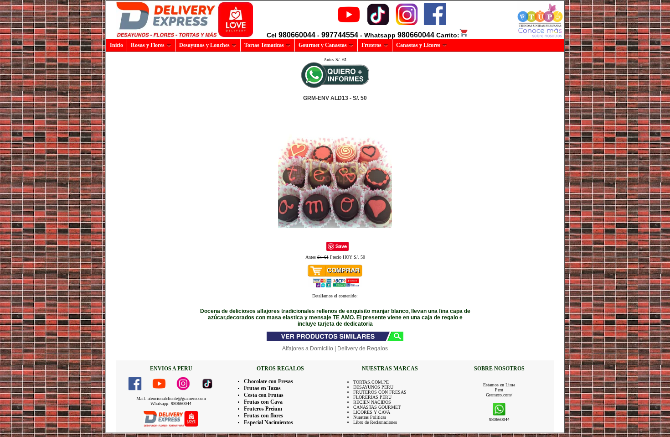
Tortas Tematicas (264, 45)
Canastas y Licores (418, 45)
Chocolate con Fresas (268, 381)
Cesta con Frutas (263, 395)
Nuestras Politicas (369, 417)
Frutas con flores (263, 415)
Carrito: (447, 35)
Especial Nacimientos (268, 422)
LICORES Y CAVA (371, 412)
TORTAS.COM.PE (371, 382)
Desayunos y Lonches (204, 45)
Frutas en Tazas (262, 388)
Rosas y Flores (148, 45)
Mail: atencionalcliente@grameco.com (171, 398)
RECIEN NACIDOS (372, 402)
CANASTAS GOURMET (377, 407)
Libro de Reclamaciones (375, 422)
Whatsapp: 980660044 (170, 403)
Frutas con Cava (263, 402)
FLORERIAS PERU (372, 397)
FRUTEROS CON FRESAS (380, 392)
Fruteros (371, 45)
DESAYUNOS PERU (373, 387)
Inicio (116, 45)
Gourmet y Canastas (323, 45)
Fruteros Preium (263, 409)
